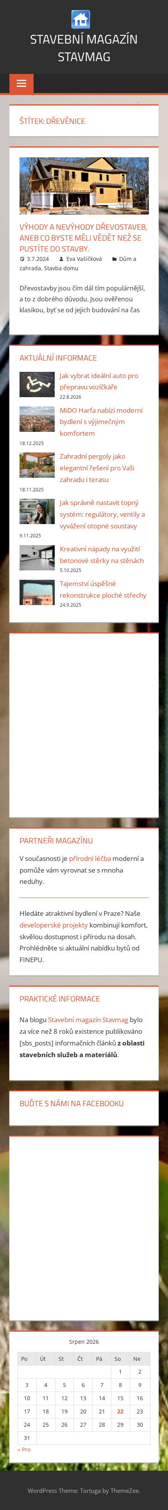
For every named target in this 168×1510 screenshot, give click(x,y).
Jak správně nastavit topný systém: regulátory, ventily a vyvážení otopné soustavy (102, 514)
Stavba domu (61, 268)
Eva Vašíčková (84, 258)
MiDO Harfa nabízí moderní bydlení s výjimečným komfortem (101, 422)
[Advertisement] (84, 724)
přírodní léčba (90, 858)
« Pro (24, 1449)
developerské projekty (54, 924)
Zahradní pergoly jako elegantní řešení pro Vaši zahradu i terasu (97, 468)
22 (120, 1411)
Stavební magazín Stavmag (84, 48)
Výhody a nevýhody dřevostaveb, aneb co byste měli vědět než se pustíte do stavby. (83, 238)
